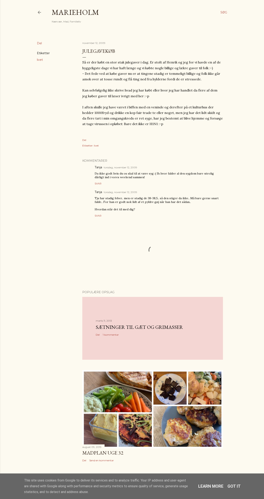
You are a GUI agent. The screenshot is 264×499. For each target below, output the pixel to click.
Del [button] (39, 43)
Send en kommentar (101, 460)
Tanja (98, 167)
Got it (234, 486)
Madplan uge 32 (102, 453)
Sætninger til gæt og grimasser (139, 327)
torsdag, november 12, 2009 (120, 167)
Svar (98, 183)
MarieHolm (75, 12)
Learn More (210, 486)
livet (40, 60)
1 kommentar (111, 334)
